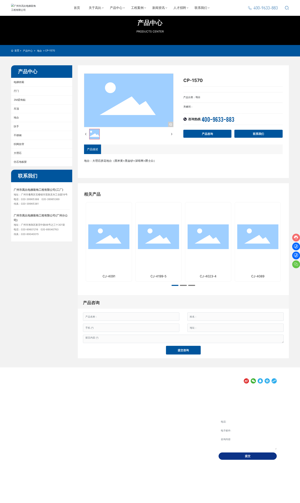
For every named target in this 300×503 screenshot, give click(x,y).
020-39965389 (50, 199)
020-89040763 (50, 229)
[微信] (253, 381)
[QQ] (260, 381)
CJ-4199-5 (158, 276)
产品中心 (150, 22)
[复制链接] (274, 381)
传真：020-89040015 (26, 234)
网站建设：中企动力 (100, 497)
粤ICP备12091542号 (78, 497)
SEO (121, 497)
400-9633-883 (265, 7)
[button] (175, 285)
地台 (39, 50)
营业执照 (130, 497)
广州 (114, 497)
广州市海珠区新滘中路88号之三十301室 (43, 224)
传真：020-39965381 (26, 203)
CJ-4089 (257, 276)
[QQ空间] (267, 381)
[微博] (246, 381)
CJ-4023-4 (208, 276)
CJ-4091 (109, 276)
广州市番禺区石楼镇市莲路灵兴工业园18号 (45, 194)
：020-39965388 (29, 199)
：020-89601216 (29, 229)
